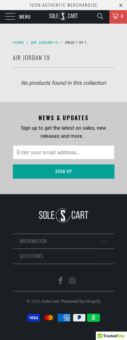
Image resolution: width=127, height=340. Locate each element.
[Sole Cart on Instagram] (72, 281)
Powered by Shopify (81, 301)
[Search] (99, 16)
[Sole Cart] (64, 17)
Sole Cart (50, 301)
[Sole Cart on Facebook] (61, 281)
